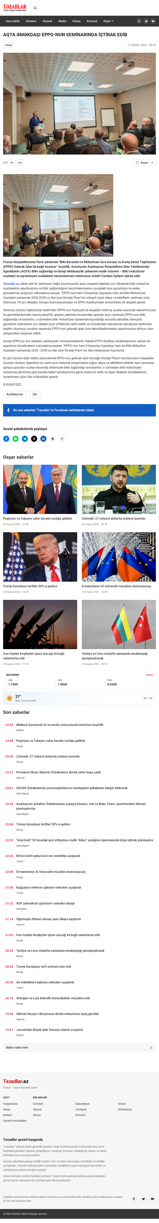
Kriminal (92, 21)
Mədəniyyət (125, 1109)
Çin (35, 394)
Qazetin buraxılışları (15, 1120)
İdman (122, 1103)
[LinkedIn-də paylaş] (43, 439)
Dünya (76, 21)
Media (62, 21)
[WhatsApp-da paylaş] (15, 439)
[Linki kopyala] (62, 439)
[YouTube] (153, 21)
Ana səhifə (13, 21)
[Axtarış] (35, 8)
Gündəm (31, 21)
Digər (107, 21)
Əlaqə (6, 1109)
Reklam (7, 1115)
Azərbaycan (14, 394)
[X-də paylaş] (34, 439)
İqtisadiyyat (82, 1103)
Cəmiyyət (80, 1109)
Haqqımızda (10, 1103)
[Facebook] (139, 21)
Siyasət (47, 21)
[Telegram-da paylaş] (25, 439)
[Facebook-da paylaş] (6, 439)
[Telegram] (146, 21)
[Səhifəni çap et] (53, 439)
